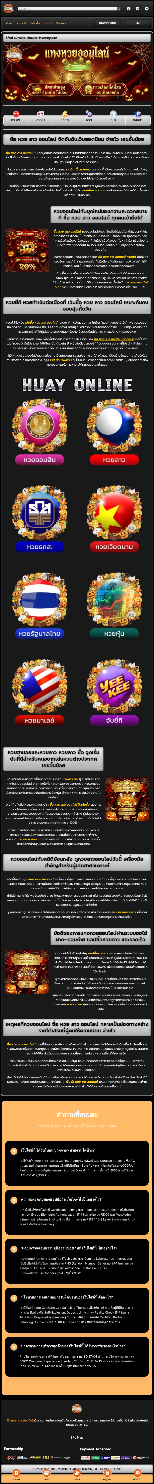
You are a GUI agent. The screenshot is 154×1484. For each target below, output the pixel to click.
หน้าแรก (9, 23)
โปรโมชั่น (34, 23)
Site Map (77, 1437)
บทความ (48, 23)
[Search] (119, 8)
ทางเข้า (21, 23)
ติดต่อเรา (61, 23)
